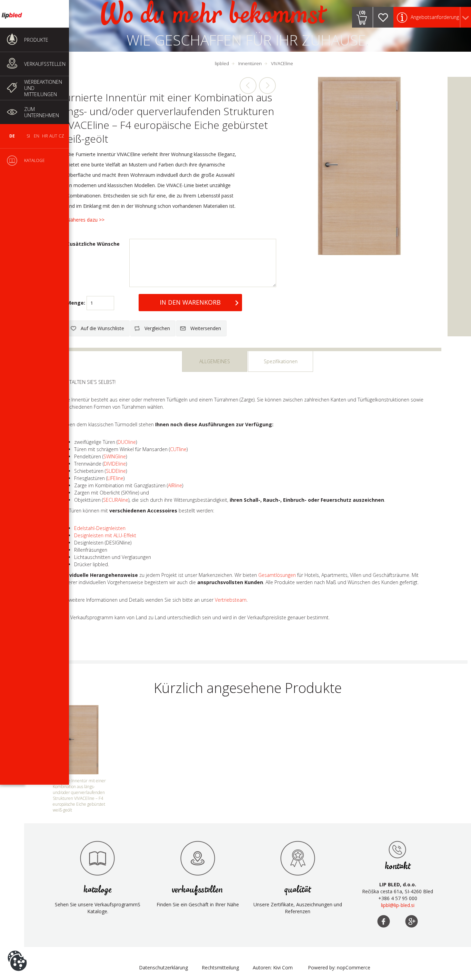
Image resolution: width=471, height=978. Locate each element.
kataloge (97, 890)
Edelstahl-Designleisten (100, 528)
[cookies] (17, 950)
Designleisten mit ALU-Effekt (105, 535)
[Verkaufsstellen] (398, 849)
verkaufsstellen (197, 890)
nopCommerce (353, 967)
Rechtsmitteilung (220, 967)
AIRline (175, 485)
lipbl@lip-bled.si (397, 905)
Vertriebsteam (231, 600)
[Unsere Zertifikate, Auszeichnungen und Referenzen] (297, 858)
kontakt (398, 866)
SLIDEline (116, 471)
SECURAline (115, 500)
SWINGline (114, 456)
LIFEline (115, 478)
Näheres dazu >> (85, 219)
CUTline (178, 449)
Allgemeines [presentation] (214, 361)
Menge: (76, 302)
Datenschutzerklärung (163, 967)
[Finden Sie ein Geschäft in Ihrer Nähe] (197, 858)
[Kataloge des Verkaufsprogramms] (97, 858)
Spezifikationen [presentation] (281, 361)
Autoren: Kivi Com (273, 967)
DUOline (127, 442)
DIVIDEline (115, 463)
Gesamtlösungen (277, 575)
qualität (297, 890)
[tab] (214, 361)
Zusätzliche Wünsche (93, 244)
